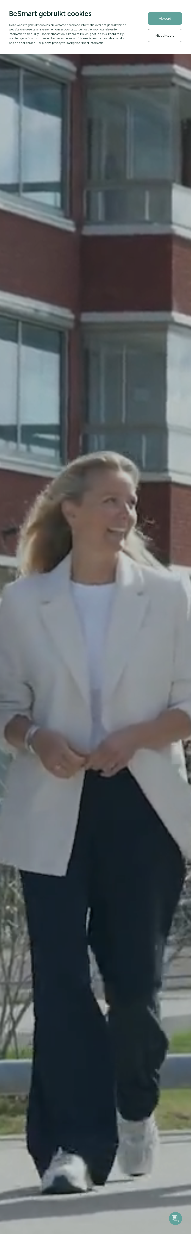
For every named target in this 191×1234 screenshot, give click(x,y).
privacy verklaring (63, 43)
